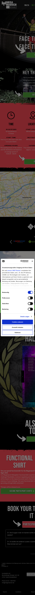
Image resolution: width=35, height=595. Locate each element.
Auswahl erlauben (17, 327)
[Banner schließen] (32, 261)
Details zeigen (24, 316)
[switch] (30, 298)
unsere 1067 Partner (14, 270)
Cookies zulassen (17, 322)
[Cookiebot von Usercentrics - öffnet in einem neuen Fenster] (21, 261)
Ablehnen (18, 332)
